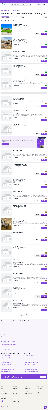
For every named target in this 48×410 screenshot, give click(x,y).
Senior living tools (27, 388)
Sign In (44, 4)
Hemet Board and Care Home (30, 364)
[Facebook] (41, 406)
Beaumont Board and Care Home (6, 355)
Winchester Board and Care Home (31, 369)
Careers (2, 388)
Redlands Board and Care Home (6, 362)
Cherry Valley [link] (19, 10)
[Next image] (11, 29)
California (14, 10)
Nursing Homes (14, 7)
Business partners (3, 398)
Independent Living (21, 7)
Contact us (2, 386)
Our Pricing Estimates (4, 393)
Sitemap (10, 406)
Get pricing (44, 33)
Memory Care (8, 7)
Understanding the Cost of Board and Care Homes (9, 344)
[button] (30, 4)
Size (12, 17)
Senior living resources (28, 386)
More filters (22, 17)
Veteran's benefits (27, 395)
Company (45, 7)
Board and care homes (16, 388)
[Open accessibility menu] (2, 401)
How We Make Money (4, 391)
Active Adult (14, 395)
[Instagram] (43, 406)
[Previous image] (2, 29)
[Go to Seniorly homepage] (2, 407)
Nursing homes (15, 399)
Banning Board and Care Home (30, 357)
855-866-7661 (39, 4)
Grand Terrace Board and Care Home (31, 371)
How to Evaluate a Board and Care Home (8, 341)
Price (16, 17)
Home (2, 10)
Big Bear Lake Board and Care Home (7, 369)
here (26, 1)
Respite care (15, 393)
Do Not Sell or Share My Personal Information (42, 390)
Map (46, 17)
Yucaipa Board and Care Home (6, 357)
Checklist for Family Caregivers (6, 349)
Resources (40, 7)
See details (38, 33)
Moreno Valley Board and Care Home (31, 362)
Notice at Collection (40, 386)
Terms (38, 392)
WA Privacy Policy (39, 388)
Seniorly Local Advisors (28, 393)
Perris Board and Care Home (6, 371)
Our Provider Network (28, 391)
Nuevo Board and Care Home (6, 364)
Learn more (6, 144)
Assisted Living (2, 7)
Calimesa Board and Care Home (30, 355)
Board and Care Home (7, 10)
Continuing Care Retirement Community (31, 7)
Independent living (15, 386)
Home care (14, 391)
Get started (43, 376)
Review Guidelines (3, 395)
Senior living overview (16, 401)
